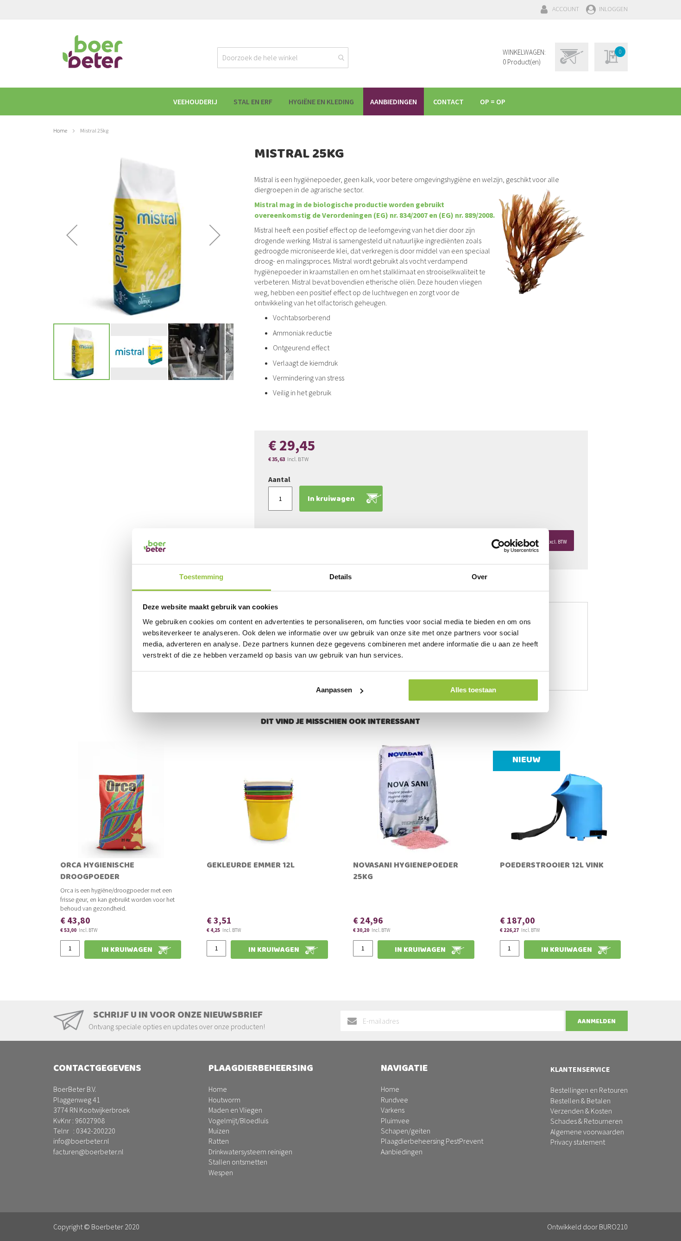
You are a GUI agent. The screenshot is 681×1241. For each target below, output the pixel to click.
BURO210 (613, 1226)
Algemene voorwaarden (587, 1131)
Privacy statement (577, 1141)
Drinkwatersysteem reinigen (250, 1151)
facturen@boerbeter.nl (88, 1151)
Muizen (218, 1130)
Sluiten (341, 1223)
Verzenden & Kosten (581, 1110)
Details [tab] (340, 577)
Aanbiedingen (401, 1151)
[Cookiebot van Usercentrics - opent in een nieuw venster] (498, 546)
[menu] (340, 101)
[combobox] (282, 57)
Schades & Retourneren (586, 1121)
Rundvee (394, 1099)
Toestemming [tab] (201, 577)
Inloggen (613, 9)
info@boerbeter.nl (81, 1141)
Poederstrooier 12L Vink (552, 866)
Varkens (392, 1109)
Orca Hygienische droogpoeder (97, 872)
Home (60, 130)
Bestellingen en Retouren (589, 1090)
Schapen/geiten (405, 1130)
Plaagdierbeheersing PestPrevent (432, 1141)
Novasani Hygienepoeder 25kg (405, 872)
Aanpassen (334, 690)
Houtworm (224, 1099)
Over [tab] (479, 577)
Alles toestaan (473, 690)
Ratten (218, 1141)
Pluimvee (395, 1120)
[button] (71, 235)
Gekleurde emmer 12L (251, 866)
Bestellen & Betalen (580, 1100)
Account (565, 9)
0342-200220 (95, 1130)
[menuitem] (195, 101)
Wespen (220, 1172)
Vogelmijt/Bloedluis (238, 1120)
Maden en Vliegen (235, 1109)
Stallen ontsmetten (237, 1161)
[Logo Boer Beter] (92, 52)
